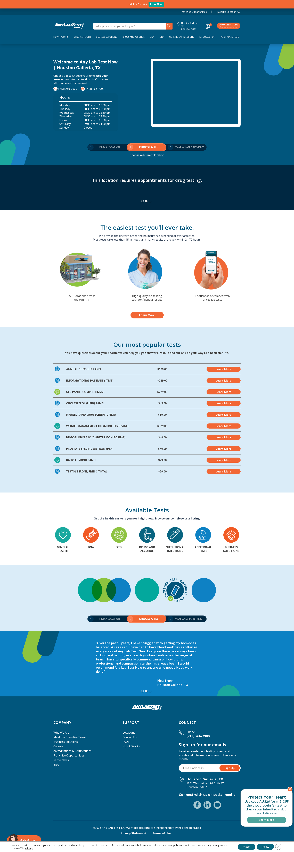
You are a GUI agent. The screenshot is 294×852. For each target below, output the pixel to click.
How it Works (131, 746)
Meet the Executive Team (69, 737)
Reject (265, 846)
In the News (61, 760)
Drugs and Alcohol (133, 36)
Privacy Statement (133, 833)
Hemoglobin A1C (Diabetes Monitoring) (95, 437)
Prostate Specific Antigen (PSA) (89, 449)
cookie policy (172, 845)
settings (29, 848)
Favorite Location (226, 11)
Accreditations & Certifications (72, 751)
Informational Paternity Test (89, 380)
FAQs (126, 742)
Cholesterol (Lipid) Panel (85, 403)
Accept (246, 846)
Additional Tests (230, 36)
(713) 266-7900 (188, 28)
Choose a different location (147, 155)
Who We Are (61, 732)
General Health (82, 36)
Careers (58, 746)
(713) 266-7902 (95, 89)
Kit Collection (207, 36)
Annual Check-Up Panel (84, 369)
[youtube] (217, 805)
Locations (129, 732)
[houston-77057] (68, 26)
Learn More (156, 4)
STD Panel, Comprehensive (85, 392)
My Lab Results (229, 25)
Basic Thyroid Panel (81, 460)
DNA (152, 36)
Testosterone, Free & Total (86, 471)
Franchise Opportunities (194, 11)
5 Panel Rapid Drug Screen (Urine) (91, 414)
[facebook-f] (197, 805)
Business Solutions (106, 36)
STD (162, 36)
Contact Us (130, 737)
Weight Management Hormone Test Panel (97, 426)
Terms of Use (161, 833)
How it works (60, 36)
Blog (56, 764)
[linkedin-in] (207, 805)
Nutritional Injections (181, 36)
